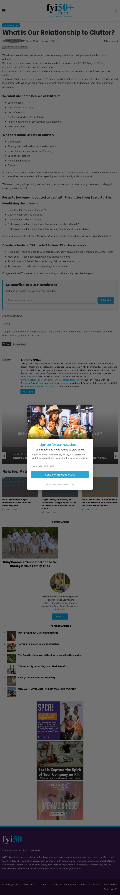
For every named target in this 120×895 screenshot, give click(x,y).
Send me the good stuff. (60, 474)
